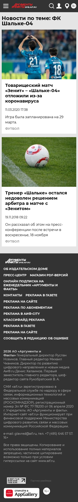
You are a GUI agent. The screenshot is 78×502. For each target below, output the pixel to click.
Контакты (12, 295)
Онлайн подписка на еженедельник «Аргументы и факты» (30, 285)
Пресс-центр (14, 275)
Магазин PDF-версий (49, 275)
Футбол (12, 128)
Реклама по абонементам (27, 308)
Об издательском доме (25, 269)
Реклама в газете (41, 295)
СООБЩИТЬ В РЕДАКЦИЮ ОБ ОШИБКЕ (35, 338)
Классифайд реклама (24, 320)
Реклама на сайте (20, 301)
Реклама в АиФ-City (21, 314)
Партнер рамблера (41, 480)
